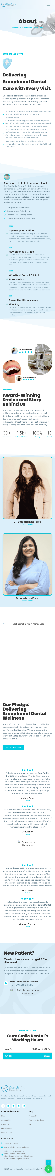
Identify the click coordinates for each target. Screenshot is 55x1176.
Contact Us (5, 1120)
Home (4, 1116)
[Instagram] (24, 1106)
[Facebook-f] (3, 1106)
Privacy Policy (34, 1116)
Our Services (6, 1129)
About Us (5, 1124)
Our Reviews (6, 1133)
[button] (48, 1169)
